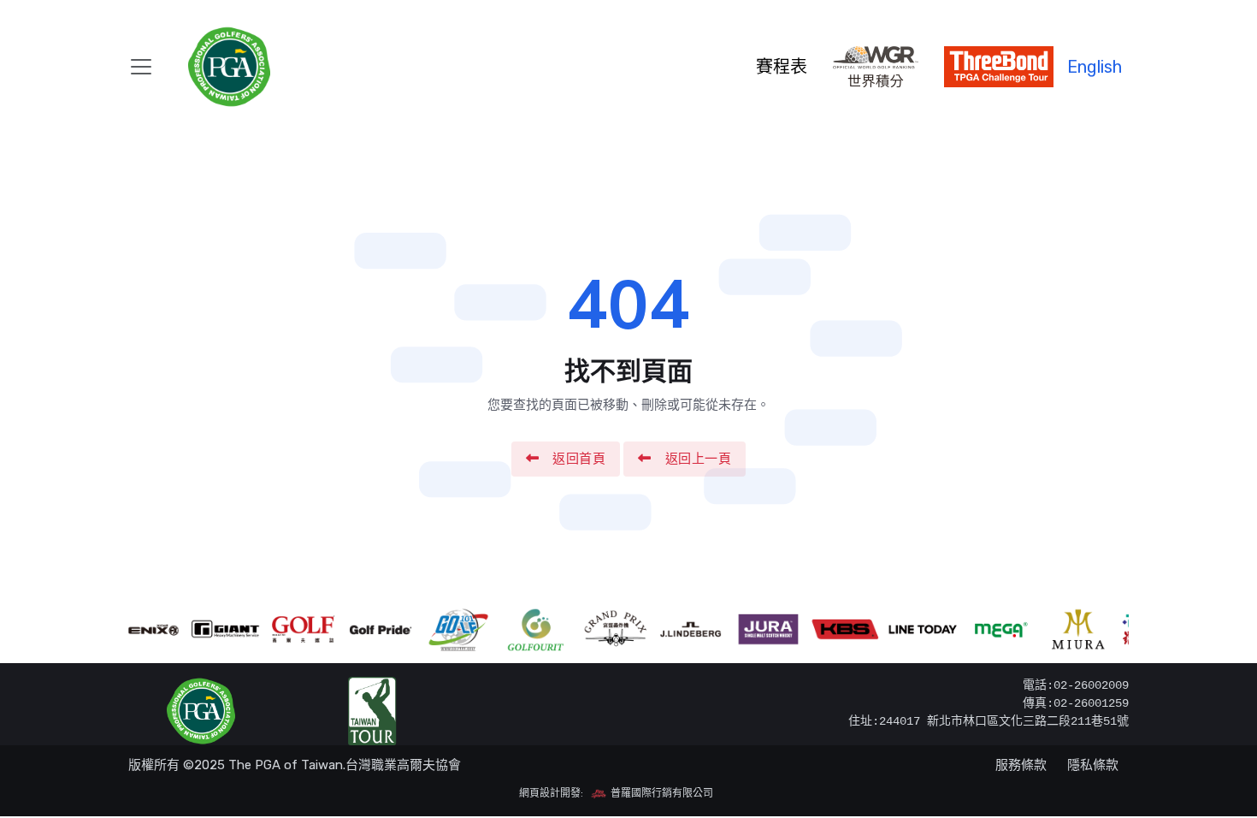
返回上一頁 (698, 458)
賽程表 (781, 66)
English (1094, 66)
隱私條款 (1092, 765)
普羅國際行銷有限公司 (660, 793)
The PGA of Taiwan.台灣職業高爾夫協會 (344, 765)
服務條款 (1021, 765)
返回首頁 (578, 458)
